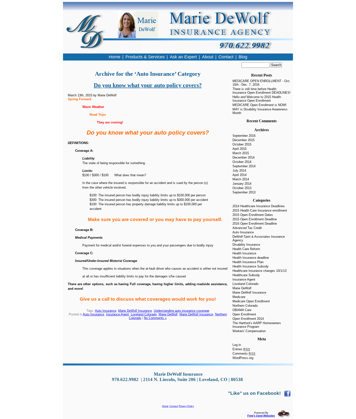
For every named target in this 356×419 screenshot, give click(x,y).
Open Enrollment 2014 (248, 318)
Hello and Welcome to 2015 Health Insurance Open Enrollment (256, 98)
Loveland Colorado (144, 314)
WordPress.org (242, 358)
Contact (173, 406)
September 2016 (243, 135)
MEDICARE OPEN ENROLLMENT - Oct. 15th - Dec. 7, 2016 (261, 82)
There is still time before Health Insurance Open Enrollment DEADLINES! (261, 90)
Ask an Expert (183, 56)
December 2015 (243, 140)
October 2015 (241, 144)
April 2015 (239, 149)
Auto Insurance (105, 310)
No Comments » (155, 318)
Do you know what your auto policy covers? (148, 85)
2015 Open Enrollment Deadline (254, 219)
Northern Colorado (245, 305)
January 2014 (241, 183)
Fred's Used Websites (261, 415)
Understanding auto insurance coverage (181, 310)
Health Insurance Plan (247, 262)
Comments (243, 353)
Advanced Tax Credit (247, 228)
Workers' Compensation (249, 331)
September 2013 (243, 192)
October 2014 (241, 162)
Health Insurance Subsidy (250, 266)
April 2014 (239, 175)
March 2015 (240, 153)
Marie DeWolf (168, 314)
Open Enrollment (244, 314)
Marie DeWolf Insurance (135, 310)
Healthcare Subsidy (246, 275)
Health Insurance (244, 253)
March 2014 (240, 179)
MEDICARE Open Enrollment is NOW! (259, 105)
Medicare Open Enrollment (251, 301)
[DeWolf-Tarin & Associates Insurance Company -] (287, 393)
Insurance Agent (117, 314)
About (207, 56)
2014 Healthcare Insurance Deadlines (258, 206)
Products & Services (145, 56)
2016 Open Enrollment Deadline (254, 223)
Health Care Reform (246, 249)
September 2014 (243, 166)
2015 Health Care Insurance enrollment (259, 210)
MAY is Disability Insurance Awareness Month (259, 111)
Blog (243, 56)
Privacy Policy (186, 406)
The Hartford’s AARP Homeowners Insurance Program (256, 324)
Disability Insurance (246, 244)
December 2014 (243, 157)
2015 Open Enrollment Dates (252, 215)
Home (165, 406)
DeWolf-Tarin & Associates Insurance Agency (258, 238)
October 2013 (241, 188)
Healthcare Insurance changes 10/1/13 (259, 271)
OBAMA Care (241, 310)
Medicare (238, 297)
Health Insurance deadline (250, 257)
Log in (236, 345)
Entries (241, 349)
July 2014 (239, 170)
